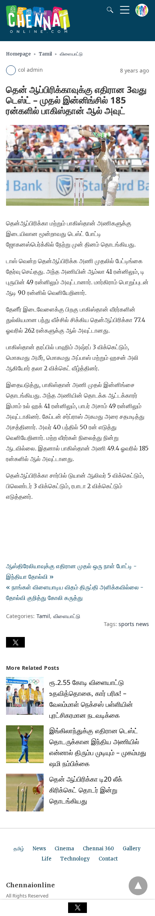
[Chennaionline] (38, 30)
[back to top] (138, 885)
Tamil (45, 54)
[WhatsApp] (36, 517)
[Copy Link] (48, 517)
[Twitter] (24, 517)
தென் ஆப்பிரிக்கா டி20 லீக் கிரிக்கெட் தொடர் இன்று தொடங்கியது (85, 789)
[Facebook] (12, 517)
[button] (15, 642)
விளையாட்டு (71, 54)
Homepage (18, 54)
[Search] (108, 10)
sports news (134, 624)
